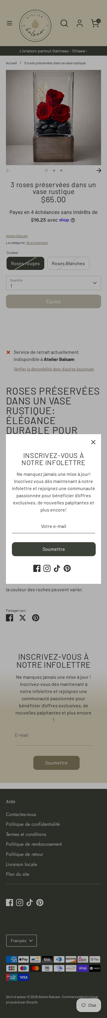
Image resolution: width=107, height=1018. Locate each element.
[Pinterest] (67, 568)
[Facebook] (36, 568)
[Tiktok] (57, 568)
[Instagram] (47, 568)
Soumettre (54, 549)
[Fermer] (93, 441)
